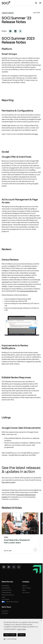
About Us (25, 585)
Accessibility (5, 585)
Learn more (21, 629)
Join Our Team (26, 588)
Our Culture (25, 592)
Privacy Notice (6, 588)
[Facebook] (4, 567)
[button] (10, 639)
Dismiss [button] (21, 635)
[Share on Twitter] (20, 31)
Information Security (8, 595)
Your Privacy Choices (12, 601)
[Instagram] (19, 567)
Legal (3, 597)
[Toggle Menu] (40, 3)
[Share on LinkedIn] (15, 31)
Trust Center (5, 599)
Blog (6, 537)
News (23, 590)
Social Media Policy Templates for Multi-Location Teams (17, 541)
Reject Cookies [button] (10, 635)
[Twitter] (14, 567)
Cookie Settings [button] (6, 592)
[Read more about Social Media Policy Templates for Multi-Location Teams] (35, 549)
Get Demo (5, 613)
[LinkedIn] (9, 567)
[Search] (36, 3)
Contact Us (5, 611)
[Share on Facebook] (10, 31)
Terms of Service (6, 590)
